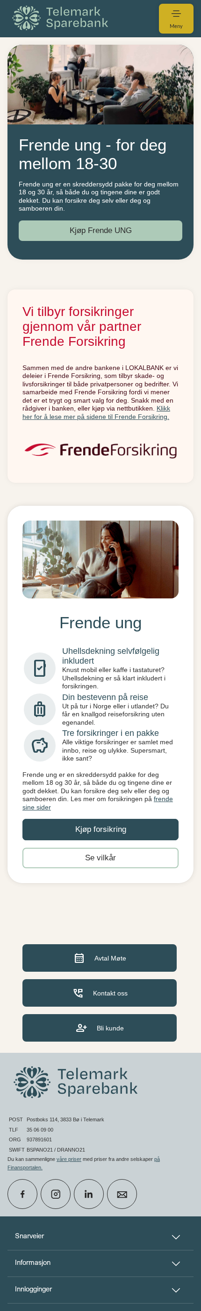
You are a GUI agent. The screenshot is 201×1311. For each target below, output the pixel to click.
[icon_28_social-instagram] (56, 1194)
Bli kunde (100, 1028)
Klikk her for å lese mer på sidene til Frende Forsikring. (96, 412)
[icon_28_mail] (122, 1194)
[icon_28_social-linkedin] (89, 1194)
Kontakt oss (100, 993)
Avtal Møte (99, 958)
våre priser (69, 1159)
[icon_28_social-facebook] (22, 1194)
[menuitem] (61, 18)
